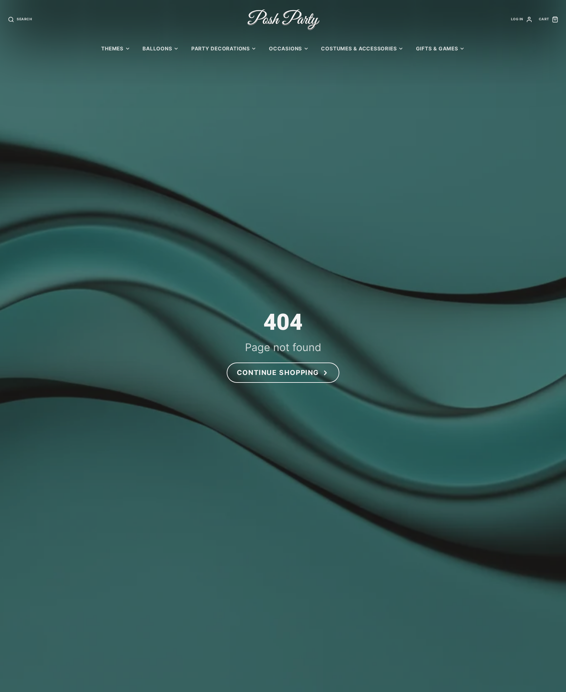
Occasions (285, 48)
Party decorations (220, 48)
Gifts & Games (437, 48)
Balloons (157, 48)
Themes (112, 48)
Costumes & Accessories (359, 48)
